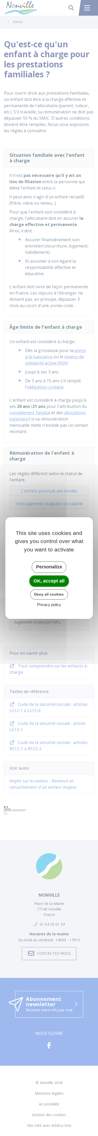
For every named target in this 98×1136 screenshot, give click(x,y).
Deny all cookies (49, 594)
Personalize (49, 566)
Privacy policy (49, 604)
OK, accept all (49, 581)
